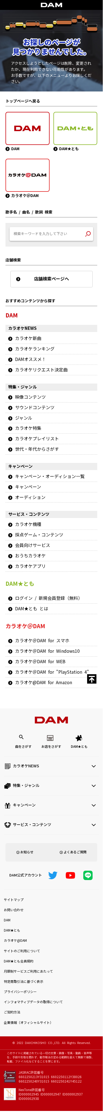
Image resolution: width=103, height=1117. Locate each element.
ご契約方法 (12, 1012)
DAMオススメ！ (30, 359)
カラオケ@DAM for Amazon (43, 682)
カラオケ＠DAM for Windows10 (47, 651)
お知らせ (26, 852)
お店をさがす (51, 746)
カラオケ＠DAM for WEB (40, 661)
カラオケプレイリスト (37, 438)
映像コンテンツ (30, 397)
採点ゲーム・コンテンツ (39, 535)
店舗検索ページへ (51, 279)
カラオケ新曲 (28, 338)
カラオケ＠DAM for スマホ (42, 640)
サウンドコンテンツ (35, 407)
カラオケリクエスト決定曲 (41, 370)
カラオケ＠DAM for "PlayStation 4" (52, 672)
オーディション (30, 497)
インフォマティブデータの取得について (33, 1002)
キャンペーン (28, 487)
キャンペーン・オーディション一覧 (50, 476)
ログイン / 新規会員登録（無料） (48, 598)
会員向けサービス (32, 545)
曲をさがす (23, 746)
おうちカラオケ (30, 556)
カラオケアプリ (30, 566)
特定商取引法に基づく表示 (23, 981)
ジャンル (23, 418)
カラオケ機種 (28, 524)
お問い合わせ (14, 910)
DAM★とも (79, 746)
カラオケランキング (35, 349)
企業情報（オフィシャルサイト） (28, 1022)
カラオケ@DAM (15, 940)
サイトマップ (14, 900)
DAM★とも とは (31, 608)
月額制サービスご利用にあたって (28, 971)
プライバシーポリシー (20, 992)
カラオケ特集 (28, 428)
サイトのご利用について (22, 951)
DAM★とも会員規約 (18, 961)
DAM (7, 920)
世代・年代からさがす (37, 449)
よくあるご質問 (75, 852)
